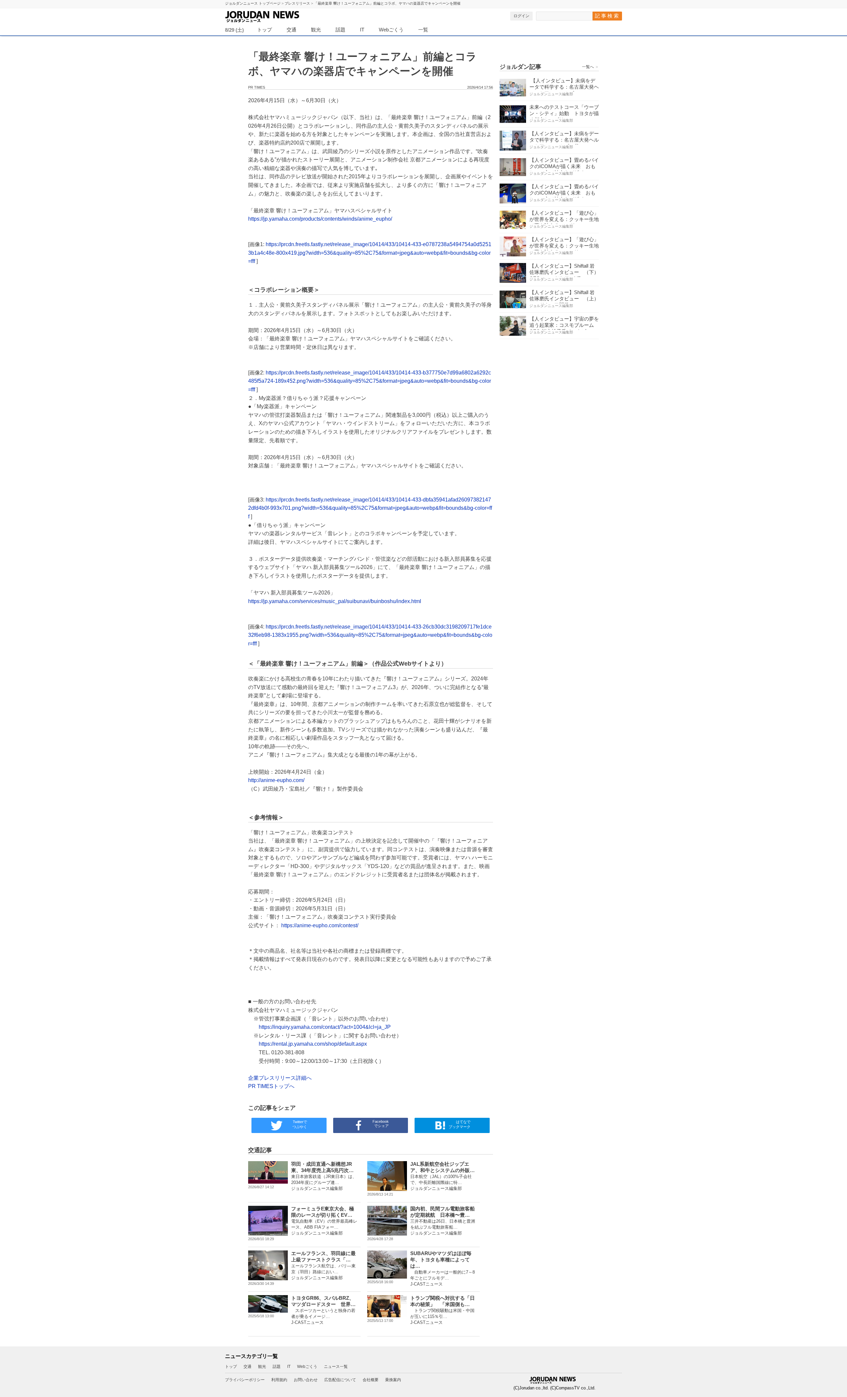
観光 (316, 29)
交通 (291, 29)
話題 (340, 29)
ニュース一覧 (336, 1366)
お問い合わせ (306, 1379)
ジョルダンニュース (278, 16)
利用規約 (279, 1379)
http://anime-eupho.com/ (276, 780)
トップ (264, 29)
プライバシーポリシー (245, 1379)
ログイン (521, 16)
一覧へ (590, 67)
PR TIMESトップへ (271, 1086)
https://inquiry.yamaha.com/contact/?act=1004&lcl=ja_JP (325, 1027)
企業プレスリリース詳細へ (280, 1078)
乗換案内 (393, 1379)
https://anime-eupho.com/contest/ (319, 925)
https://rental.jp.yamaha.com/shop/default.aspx (313, 1044)
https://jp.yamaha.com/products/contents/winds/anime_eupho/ (320, 219)
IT (362, 29)
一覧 (423, 29)
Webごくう (391, 29)
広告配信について (340, 1379)
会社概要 (371, 1379)
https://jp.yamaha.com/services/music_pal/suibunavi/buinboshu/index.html (334, 601)
